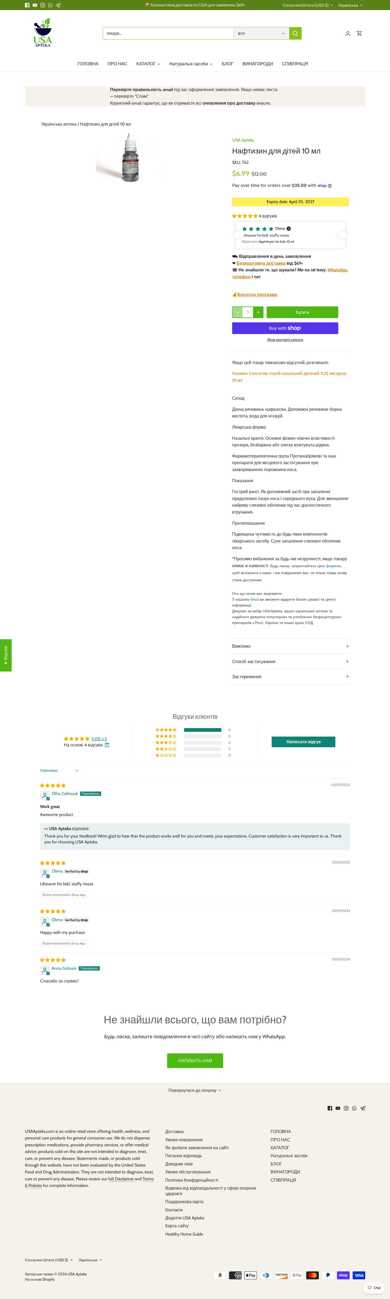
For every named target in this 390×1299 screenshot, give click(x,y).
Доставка (174, 1131)
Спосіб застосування (253, 661)
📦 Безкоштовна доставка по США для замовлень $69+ (195, 4)
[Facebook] (27, 5)
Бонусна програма (257, 294)
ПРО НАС (280, 1139)
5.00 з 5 (99, 738)
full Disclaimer (121, 1178)
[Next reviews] (342, 235)
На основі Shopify (40, 1279)
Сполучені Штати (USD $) (306, 5)
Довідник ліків (179, 1163)
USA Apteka (243, 140)
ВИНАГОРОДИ (285, 1171)
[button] (245, 216)
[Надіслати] (295, 33)
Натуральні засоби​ (289, 1155)
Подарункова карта (184, 1201)
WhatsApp (337, 269)
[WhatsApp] (50, 5)
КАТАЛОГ (280, 1147)
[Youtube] (35, 5)
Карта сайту (177, 1225)
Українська (348, 5)
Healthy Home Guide (184, 1234)
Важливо (241, 646)
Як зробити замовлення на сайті (197, 1147)
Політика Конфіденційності (191, 1180)
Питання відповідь (183, 1155)
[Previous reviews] (238, 235)
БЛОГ (276, 1163)
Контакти (174, 1209)
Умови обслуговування (188, 1171)
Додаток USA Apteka (184, 1217)
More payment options (285, 340)
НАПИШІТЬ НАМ (195, 1060)
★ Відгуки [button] (5, 655)
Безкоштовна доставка (261, 263)
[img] (53, 785)
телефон (241, 276)
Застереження (246, 676)
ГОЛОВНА (281, 1131)
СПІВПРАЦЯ (283, 1180)
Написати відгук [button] (304, 741)
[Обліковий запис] (348, 33)
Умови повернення (184, 1139)
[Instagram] (42, 5)
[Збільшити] (258, 312)
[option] (130, 157)
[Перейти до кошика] (359, 33)
